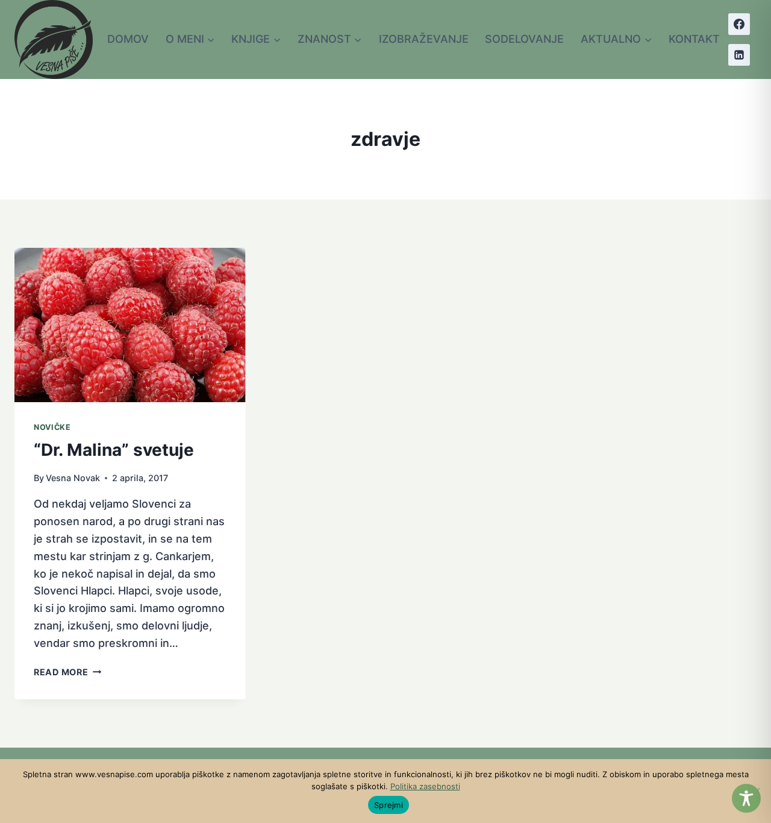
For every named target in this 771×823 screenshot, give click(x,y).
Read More (67, 672)
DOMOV (128, 39)
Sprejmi (388, 805)
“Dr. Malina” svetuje (114, 450)
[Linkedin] (739, 55)
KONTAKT (694, 39)
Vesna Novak (73, 478)
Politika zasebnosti (425, 786)
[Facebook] (739, 24)
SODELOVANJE (524, 39)
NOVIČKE (52, 427)
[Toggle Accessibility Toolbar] (746, 798)
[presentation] (130, 325)
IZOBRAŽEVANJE (424, 39)
